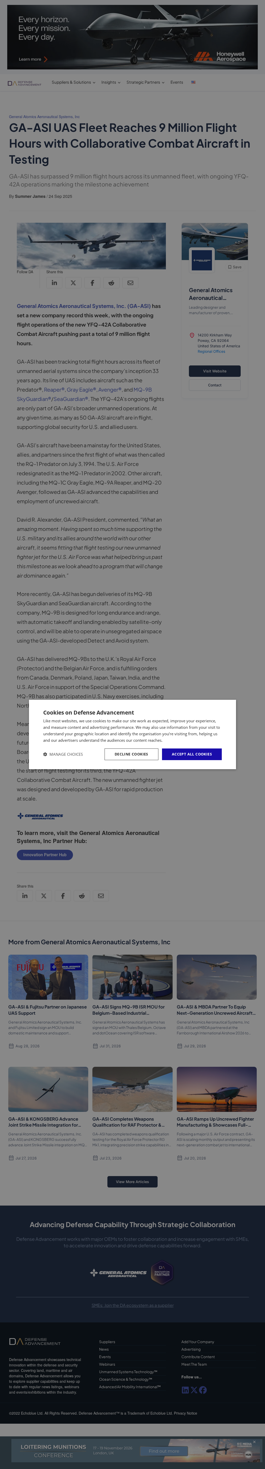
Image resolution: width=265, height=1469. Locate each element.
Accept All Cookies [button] (192, 754)
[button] (63, 754)
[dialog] (132, 734)
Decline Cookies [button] (131, 754)
